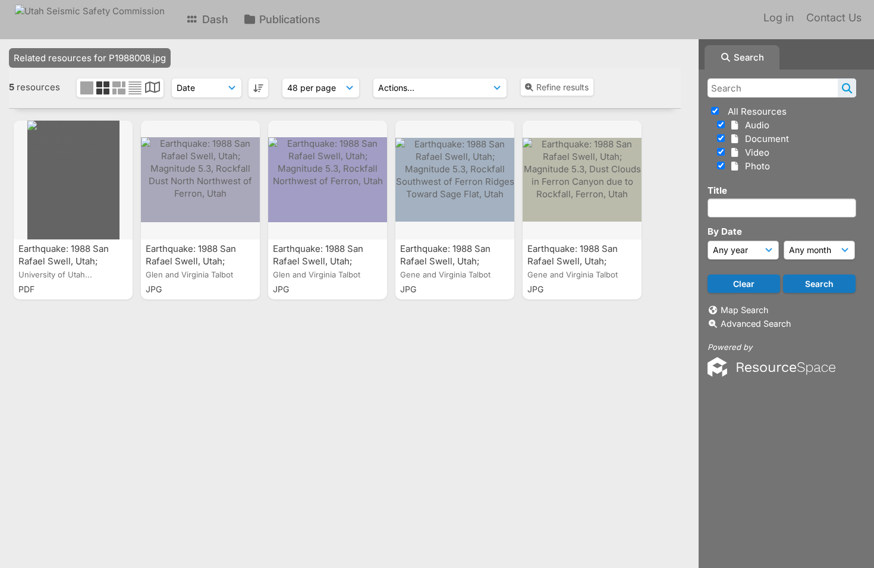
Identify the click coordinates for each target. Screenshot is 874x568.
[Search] (847, 87)
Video (754, 152)
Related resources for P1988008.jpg (90, 58)
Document (764, 138)
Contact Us (834, 17)
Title (717, 190)
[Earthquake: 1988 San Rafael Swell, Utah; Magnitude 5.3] (73, 180)
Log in (778, 17)
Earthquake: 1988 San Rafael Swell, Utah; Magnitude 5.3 (63, 261)
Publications (288, 19)
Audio (754, 125)
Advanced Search (756, 323)
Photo (755, 166)
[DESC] (258, 87)
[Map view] (152, 88)
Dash (213, 19)
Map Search (744, 310)
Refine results (562, 87)
